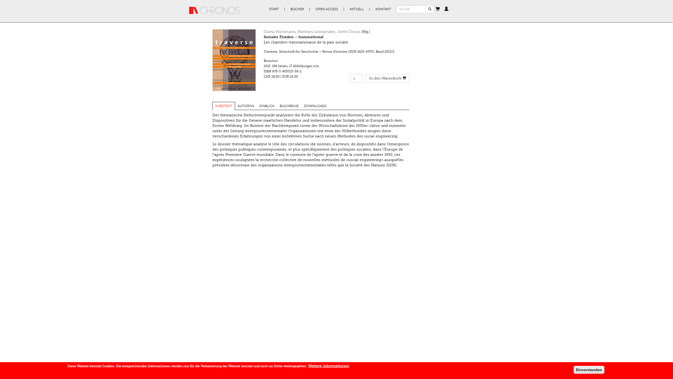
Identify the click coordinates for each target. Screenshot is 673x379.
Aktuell (357, 9)
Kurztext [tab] (223, 106)
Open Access (326, 9)
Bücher (297, 9)
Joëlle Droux (348, 32)
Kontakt (383, 9)
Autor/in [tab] (246, 106)
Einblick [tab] (266, 106)
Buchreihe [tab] (289, 106)
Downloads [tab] (315, 106)
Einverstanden (589, 370)
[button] (438, 9)
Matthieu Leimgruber (316, 32)
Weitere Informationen (328, 366)
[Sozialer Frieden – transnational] (234, 60)
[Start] (215, 10)
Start (274, 9)
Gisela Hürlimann (279, 32)
